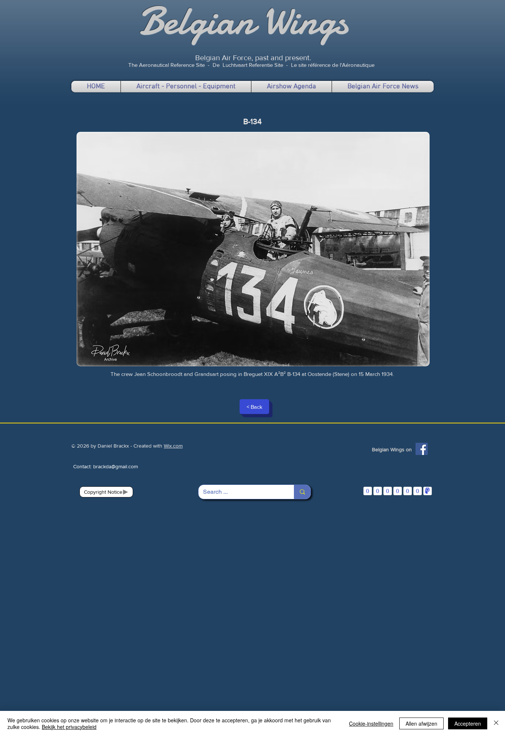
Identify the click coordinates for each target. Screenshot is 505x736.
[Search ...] (302, 492)
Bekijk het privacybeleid (69, 726)
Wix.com (173, 446)
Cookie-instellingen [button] (371, 723)
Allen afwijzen (421, 723)
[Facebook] (422, 449)
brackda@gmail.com (115, 466)
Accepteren (467, 723)
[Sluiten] (496, 723)
